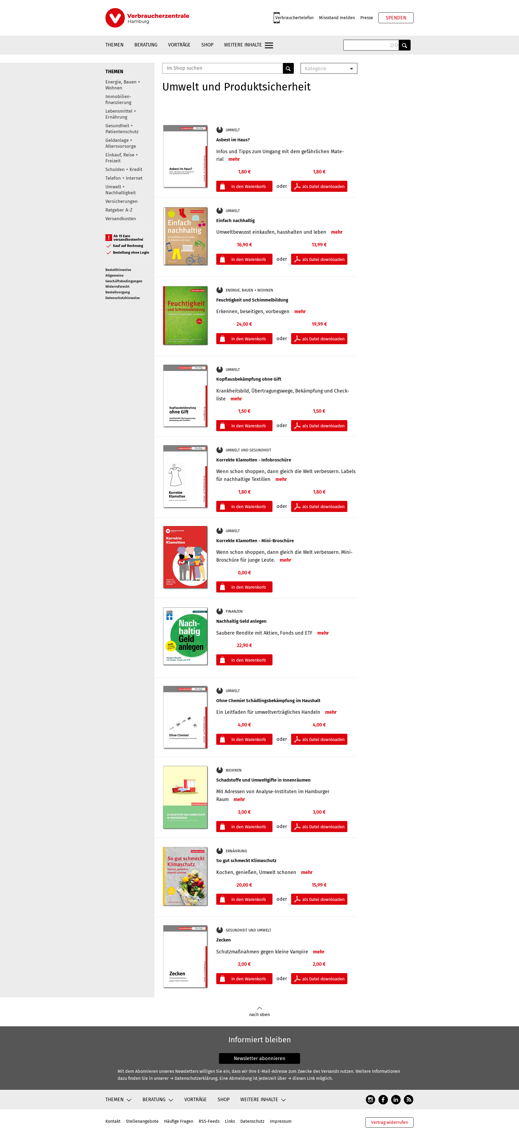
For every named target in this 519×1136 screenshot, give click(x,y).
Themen (114, 45)
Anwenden (405, 45)
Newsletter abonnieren (259, 1058)
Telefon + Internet (123, 178)
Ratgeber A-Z (118, 210)
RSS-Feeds (209, 1121)
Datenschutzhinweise (122, 298)
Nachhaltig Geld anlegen (241, 621)
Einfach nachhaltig (235, 220)
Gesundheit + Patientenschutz (121, 129)
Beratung (145, 45)
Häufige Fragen (178, 1121)
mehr (234, 159)
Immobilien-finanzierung (118, 99)
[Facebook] (383, 1099)
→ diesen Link (301, 1078)
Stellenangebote (142, 1121)
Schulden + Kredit (123, 169)
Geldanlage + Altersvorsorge (120, 143)
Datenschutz (252, 1121)
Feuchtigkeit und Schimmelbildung (252, 300)
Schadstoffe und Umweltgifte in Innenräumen (263, 780)
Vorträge (179, 45)
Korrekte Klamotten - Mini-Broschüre (255, 541)
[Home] (147, 18)
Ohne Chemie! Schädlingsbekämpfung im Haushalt (268, 700)
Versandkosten (120, 219)
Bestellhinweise (118, 270)
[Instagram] (370, 1099)
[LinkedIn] (396, 1099)
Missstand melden (337, 17)
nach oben (259, 1014)
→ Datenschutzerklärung (193, 1078)
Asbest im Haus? (233, 140)
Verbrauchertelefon (294, 17)
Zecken (223, 940)
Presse (366, 17)
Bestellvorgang (117, 292)
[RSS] (409, 1099)
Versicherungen (121, 201)
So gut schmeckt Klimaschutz (246, 860)
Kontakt (113, 1121)
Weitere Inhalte (243, 45)
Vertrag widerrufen (389, 1122)
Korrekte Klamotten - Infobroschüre (253, 460)
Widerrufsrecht (117, 286)
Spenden (396, 18)
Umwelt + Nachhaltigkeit (120, 190)
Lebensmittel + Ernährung (120, 114)
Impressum (281, 1121)
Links (230, 1121)
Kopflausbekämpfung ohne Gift (248, 379)
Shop (207, 45)
